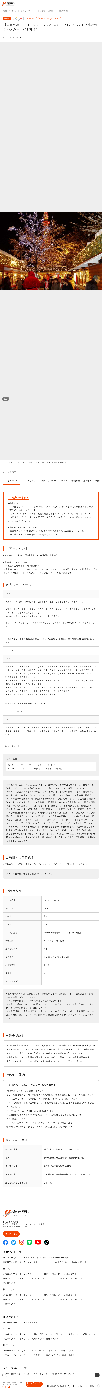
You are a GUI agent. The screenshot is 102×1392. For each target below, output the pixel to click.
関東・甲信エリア (52, 1274)
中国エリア (37, 1278)
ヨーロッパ (8, 1351)
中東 (32, 1351)
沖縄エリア (8, 1283)
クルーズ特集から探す (13, 1374)
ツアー (29, 11)
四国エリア (65, 1278)
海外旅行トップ (12, 1316)
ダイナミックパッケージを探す (57, 1257)
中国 (37, 11)
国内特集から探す (11, 1262)
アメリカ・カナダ (32, 1355)
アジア (41, 1351)
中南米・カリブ (51, 1355)
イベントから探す (60, 1262)
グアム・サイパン (11, 1355)
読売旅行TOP (8, 11)
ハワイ (78, 1351)
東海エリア (8, 1278)
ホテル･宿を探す (31, 1257)
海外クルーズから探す (37, 1374)
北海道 (51, 11)
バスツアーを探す (11, 1257)
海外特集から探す (11, 1322)
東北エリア (25, 1274)
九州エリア (79, 1278)
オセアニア (66, 1351)
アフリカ (22, 1351)
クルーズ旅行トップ (15, 1368)
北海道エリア (9, 1274)
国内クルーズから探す (62, 1374)
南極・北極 (67, 1355)
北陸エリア (69, 1274)
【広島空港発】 (63, 11)
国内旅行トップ (12, 1252)
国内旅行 (20, 11)
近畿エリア (23, 1278)
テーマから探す (31, 1262)
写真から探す (78, 1262)
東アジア (53, 1351)
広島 (43, 11)
